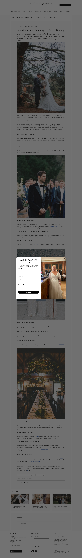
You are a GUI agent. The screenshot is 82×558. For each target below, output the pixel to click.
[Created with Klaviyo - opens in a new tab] (41, 300)
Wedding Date (22, 284)
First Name (21, 268)
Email (19, 279)
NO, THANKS (28, 296)
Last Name (21, 274)
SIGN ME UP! (28, 292)
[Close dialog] (64, 258)
